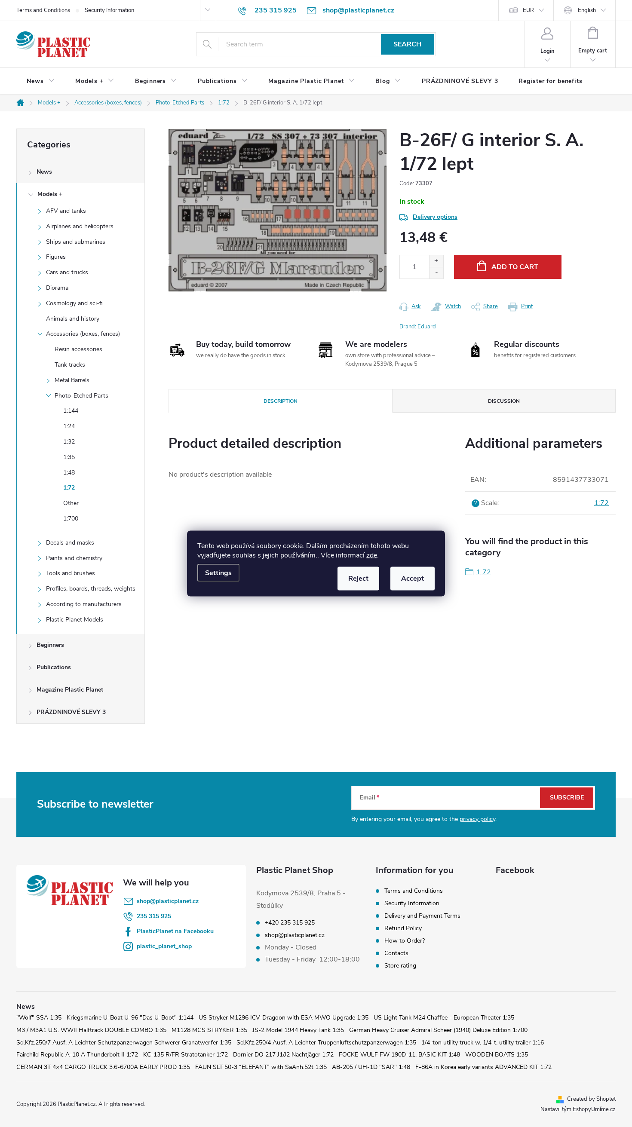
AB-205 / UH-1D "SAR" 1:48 (371, 1067)
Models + (49, 194)
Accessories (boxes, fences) (83, 334)
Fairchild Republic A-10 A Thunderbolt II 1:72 (77, 1054)
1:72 (69, 488)
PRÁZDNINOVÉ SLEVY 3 (71, 712)
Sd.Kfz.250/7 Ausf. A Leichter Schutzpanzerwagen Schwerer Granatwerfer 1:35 (123, 1042)
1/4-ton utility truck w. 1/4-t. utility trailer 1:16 (482, 1042)
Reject (358, 578)
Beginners (50, 645)
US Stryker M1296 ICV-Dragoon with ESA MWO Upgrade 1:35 (283, 1018)
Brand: (417, 327)
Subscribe (567, 797)
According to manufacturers (84, 604)
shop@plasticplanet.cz (168, 901)
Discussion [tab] (504, 401)
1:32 (69, 442)
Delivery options (435, 217)
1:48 (69, 473)
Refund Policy (403, 928)
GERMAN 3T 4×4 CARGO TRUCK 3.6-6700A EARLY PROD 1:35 (103, 1067)
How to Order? (404, 941)
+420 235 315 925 (290, 922)
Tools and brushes (70, 573)
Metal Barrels (72, 380)
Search (407, 44)
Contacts (396, 953)
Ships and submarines (75, 242)
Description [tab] (281, 401)
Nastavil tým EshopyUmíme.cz (578, 1109)
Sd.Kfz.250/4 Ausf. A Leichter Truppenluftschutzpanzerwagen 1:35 (326, 1042)
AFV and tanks (66, 211)
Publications (54, 667)
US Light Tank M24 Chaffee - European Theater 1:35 (444, 1018)
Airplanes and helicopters (80, 226)
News (44, 172)
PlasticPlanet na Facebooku (175, 931)
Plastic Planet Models (74, 620)
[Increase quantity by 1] (436, 261)
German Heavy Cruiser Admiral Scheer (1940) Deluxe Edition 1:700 (438, 1030)
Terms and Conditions (43, 10)
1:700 (70, 518)
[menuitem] (40, 81)
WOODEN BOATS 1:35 (496, 1054)
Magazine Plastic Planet (70, 690)
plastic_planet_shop (164, 946)
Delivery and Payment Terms (422, 916)
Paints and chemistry (74, 558)
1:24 (69, 426)
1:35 (69, 457)
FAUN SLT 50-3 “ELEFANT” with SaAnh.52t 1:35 (261, 1067)
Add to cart (514, 267)
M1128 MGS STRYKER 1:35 (209, 1030)
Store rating (400, 966)
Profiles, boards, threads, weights (90, 589)
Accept (412, 578)
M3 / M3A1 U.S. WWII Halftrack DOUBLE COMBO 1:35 (91, 1030)
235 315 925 (154, 916)
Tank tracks (70, 365)
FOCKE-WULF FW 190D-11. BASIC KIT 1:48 (399, 1054)
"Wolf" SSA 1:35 (38, 1018)
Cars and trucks (67, 272)
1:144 (70, 411)
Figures (56, 257)
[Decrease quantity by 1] (436, 273)
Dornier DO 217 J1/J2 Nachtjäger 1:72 (283, 1054)
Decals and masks (70, 543)
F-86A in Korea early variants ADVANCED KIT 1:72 (483, 1067)
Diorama (57, 288)
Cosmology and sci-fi (74, 303)
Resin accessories (78, 349)
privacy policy (477, 819)
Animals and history (72, 319)
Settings (218, 573)
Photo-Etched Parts (81, 396)
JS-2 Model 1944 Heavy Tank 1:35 (298, 1030)
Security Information (109, 10)
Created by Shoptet (591, 1099)
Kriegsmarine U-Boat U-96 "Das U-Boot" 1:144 (130, 1018)
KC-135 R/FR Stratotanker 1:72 (185, 1054)
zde (371, 555)
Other (71, 503)
